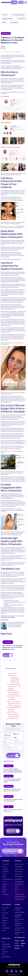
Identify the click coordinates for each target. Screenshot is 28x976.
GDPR (3, 954)
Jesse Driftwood (10, 451)
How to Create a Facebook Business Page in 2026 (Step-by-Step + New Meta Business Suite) (13, 770)
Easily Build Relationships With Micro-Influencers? (13, 692)
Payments (17, 889)
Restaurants (5, 918)
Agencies (4, 889)
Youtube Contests (19, 899)
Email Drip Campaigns (20, 912)
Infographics (5, 951)
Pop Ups (17, 886)
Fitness (4, 930)
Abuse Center (5, 894)
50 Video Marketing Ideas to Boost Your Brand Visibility (13, 800)
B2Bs (3, 915)
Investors (4, 874)
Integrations (5, 869)
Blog (3, 941)
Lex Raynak (5, 96)
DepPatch (23, 342)
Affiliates (4, 876)
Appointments (18, 874)
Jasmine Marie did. (9, 560)
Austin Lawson (14, 478)
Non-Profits (5, 913)
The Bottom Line (13, 718)
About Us (4, 866)
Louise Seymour (7, 200)
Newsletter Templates (20, 896)
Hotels (3, 910)
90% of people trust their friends (10, 226)
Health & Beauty (6, 928)
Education (4, 920)
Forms (16, 891)
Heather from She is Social (10, 147)
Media (3, 891)
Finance (4, 925)
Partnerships (5, 864)
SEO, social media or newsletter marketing (13, 587)
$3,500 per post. (12, 447)
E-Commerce (5, 908)
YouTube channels (5, 312)
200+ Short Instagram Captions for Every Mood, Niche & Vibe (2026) (12, 780)
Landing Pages (18, 866)
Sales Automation (19, 884)
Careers (4, 881)
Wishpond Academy (6, 946)
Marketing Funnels (19, 869)
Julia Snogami (15, 342)
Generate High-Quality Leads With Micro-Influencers (13, 714)
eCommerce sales (14, 573)
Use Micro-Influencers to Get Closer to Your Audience (14, 686)
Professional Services (7, 879)
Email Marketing (18, 876)
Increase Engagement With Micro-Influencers (14, 709)
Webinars (4, 949)
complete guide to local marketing (14, 616)
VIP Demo (4, 884)
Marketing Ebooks (6, 944)
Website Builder (18, 871)
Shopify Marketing (19, 894)
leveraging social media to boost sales (15, 595)
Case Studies (5, 871)
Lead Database (18, 879)
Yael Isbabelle (6, 122)
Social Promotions (19, 864)
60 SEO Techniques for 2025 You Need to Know (13, 810)
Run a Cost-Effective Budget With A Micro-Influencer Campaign (14, 703)
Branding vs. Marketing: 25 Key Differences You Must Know (12, 790)
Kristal (15, 509)
